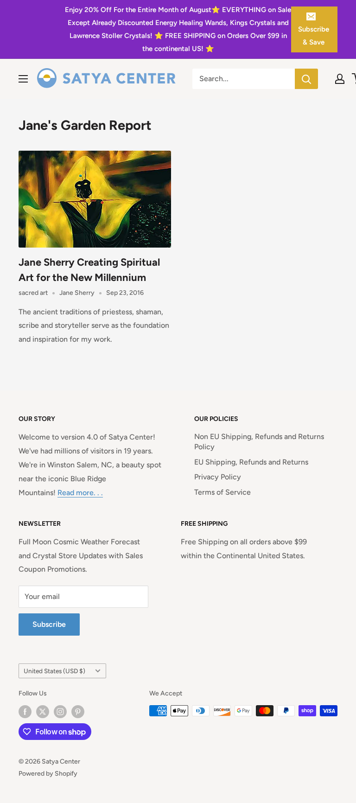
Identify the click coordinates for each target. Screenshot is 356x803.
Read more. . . (80, 492)
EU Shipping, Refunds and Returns (251, 462)
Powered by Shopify (48, 774)
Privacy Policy (217, 476)
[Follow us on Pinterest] (77, 711)
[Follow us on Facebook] (25, 711)
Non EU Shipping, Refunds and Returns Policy (259, 441)
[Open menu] (23, 79)
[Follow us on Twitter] (42, 711)
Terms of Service (222, 492)
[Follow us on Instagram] (60, 711)
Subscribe (49, 624)
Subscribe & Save (313, 35)
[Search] (306, 79)
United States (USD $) (54, 671)
